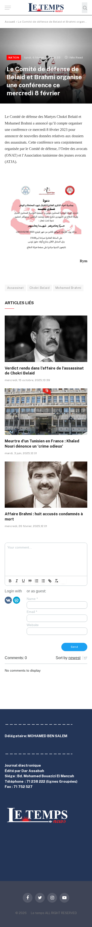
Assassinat (15, 288)
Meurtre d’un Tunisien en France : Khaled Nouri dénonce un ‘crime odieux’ (42, 444)
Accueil (10, 21)
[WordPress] (16, 600)
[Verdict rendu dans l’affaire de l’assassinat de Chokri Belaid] (46, 339)
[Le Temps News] (46, 7)
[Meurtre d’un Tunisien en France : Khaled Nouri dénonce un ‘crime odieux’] (46, 411)
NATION (13, 57)
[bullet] (43, 581)
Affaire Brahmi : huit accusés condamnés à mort (44, 516)
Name (32, 599)
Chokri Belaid (39, 288)
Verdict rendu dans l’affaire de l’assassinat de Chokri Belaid (44, 371)
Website (33, 625)
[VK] (8, 600)
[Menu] (8, 7)
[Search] (84, 7)
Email (32, 612)
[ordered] (36, 581)
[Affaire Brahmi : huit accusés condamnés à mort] (46, 484)
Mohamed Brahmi (68, 288)
